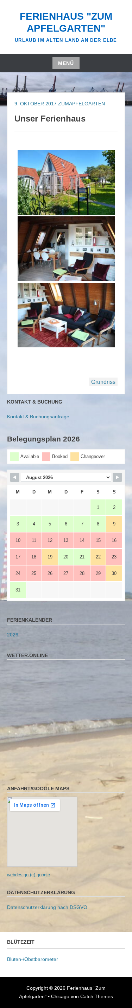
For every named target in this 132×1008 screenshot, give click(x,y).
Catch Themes (96, 996)
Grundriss (103, 382)
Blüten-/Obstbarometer (32, 959)
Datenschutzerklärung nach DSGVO (47, 907)
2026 (12, 634)
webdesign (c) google (28, 874)
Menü (66, 63)
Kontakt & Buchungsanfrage (38, 416)
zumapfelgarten (81, 103)
